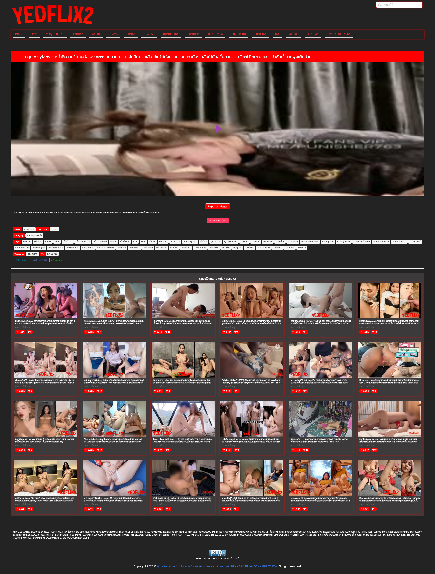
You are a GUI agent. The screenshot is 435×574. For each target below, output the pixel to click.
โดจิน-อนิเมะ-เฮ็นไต (338, 34)
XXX (34, 34)
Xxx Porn (214, 247)
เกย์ (277, 34)
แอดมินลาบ (33, 253)
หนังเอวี (130, 34)
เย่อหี (57, 241)
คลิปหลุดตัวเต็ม (22, 247)
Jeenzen (302, 247)
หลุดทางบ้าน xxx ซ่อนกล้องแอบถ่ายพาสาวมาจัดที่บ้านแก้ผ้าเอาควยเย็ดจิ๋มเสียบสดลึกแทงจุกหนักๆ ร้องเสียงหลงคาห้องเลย (319, 440)
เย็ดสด (113, 241)
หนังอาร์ (113, 34)
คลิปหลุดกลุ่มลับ (55, 247)
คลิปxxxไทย (134, 247)
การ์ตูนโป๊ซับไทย (55, 34)
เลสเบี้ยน (293, 34)
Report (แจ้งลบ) (217, 206)
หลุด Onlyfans (190, 241)
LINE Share (56, 260)
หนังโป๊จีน (149, 34)
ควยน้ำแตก (293, 241)
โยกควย (27, 241)
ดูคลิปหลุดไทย (230, 241)
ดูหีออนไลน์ (216, 241)
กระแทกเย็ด (161, 247)
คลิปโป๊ (96, 34)
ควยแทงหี (267, 241)
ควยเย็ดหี (280, 241)
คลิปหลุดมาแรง (399, 241)
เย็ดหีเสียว (67, 241)
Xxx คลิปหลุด (200, 247)
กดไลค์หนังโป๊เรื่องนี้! (217, 220)
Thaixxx (225, 247)
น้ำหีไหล (203, 241)
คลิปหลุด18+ (87, 247)
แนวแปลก (313, 34)
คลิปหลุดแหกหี (343, 241)
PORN (18, 34)
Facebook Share (39, 260)
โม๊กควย (37, 241)
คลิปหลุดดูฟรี (39, 247)
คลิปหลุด (78, 34)
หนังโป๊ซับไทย (171, 34)
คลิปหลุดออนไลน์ (381, 241)
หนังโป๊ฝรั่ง (193, 34)
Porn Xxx (290, 247)
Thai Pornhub (263, 247)
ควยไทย (244, 241)
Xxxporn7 (186, 247)
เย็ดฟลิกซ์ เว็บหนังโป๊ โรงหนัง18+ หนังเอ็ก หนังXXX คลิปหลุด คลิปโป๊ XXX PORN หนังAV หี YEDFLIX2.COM (217, 566)
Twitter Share (21, 260)
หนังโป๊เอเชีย (239, 34)
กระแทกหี (174, 247)
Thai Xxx (249, 247)
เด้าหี (135, 241)
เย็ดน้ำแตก (124, 241)
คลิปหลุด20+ (72, 247)
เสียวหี (48, 241)
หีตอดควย (175, 241)
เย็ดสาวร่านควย (83, 241)
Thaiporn (237, 247)
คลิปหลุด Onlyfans (105, 247)
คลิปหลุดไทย (328, 241)
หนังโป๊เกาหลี (215, 34)
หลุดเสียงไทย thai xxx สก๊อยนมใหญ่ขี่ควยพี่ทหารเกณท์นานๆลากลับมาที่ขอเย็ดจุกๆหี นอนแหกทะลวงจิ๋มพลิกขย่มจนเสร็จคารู (44, 440)
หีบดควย (163, 241)
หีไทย (143, 241)
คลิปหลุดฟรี (415, 241)
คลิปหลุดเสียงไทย (362, 241)
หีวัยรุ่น (152, 241)
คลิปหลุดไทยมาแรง (309, 241)
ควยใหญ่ (256, 241)
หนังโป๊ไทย (260, 34)
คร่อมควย (148, 247)
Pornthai (278, 247)
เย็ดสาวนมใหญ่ (100, 241)
